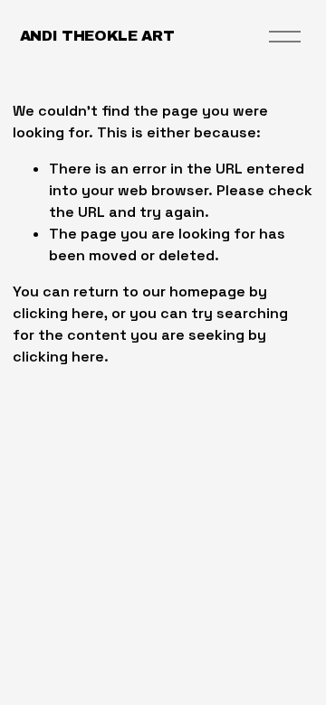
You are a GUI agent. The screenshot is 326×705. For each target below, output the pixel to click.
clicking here (58, 313)
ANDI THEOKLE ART (97, 35)
